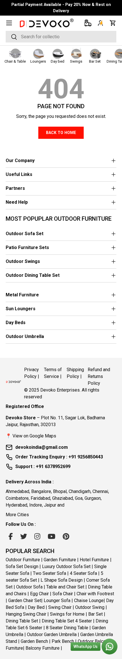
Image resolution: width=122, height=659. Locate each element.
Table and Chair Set (65, 587)
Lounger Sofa (57, 600)
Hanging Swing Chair (26, 614)
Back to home (61, 132)
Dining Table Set (22, 621)
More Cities (17, 514)
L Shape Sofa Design (62, 580)
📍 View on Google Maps (31, 436)
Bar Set (95, 614)
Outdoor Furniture (23, 559)
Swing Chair (59, 607)
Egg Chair (39, 593)
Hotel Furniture (94, 559)
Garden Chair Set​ (24, 600)
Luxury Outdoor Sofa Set (66, 566)
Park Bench (63, 641)
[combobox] (61, 36)
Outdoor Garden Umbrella (52, 634)
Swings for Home (67, 614)
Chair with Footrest (95, 593)
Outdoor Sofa (29, 587)
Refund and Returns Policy (99, 376)
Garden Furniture (60, 559)
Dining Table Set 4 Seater (67, 621)
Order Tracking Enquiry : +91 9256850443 (59, 457)
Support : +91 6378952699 (42, 466)
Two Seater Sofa (49, 573)
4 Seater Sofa (83, 573)
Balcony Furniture (43, 648)
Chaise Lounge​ (89, 600)
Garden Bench (34, 641)
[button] (113, 23)
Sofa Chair (62, 593)
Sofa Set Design (22, 566)
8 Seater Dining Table (67, 627)
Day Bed (36, 607)
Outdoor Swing (89, 607)
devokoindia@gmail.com (41, 447)
